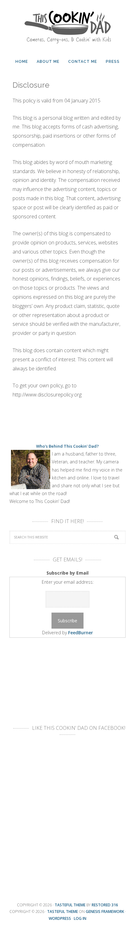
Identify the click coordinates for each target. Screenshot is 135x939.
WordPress (60, 918)
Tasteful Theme (62, 911)
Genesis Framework (105, 911)
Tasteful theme (70, 905)
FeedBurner (80, 633)
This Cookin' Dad (67, 25)
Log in (80, 918)
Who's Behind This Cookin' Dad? (67, 446)
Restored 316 (105, 905)
